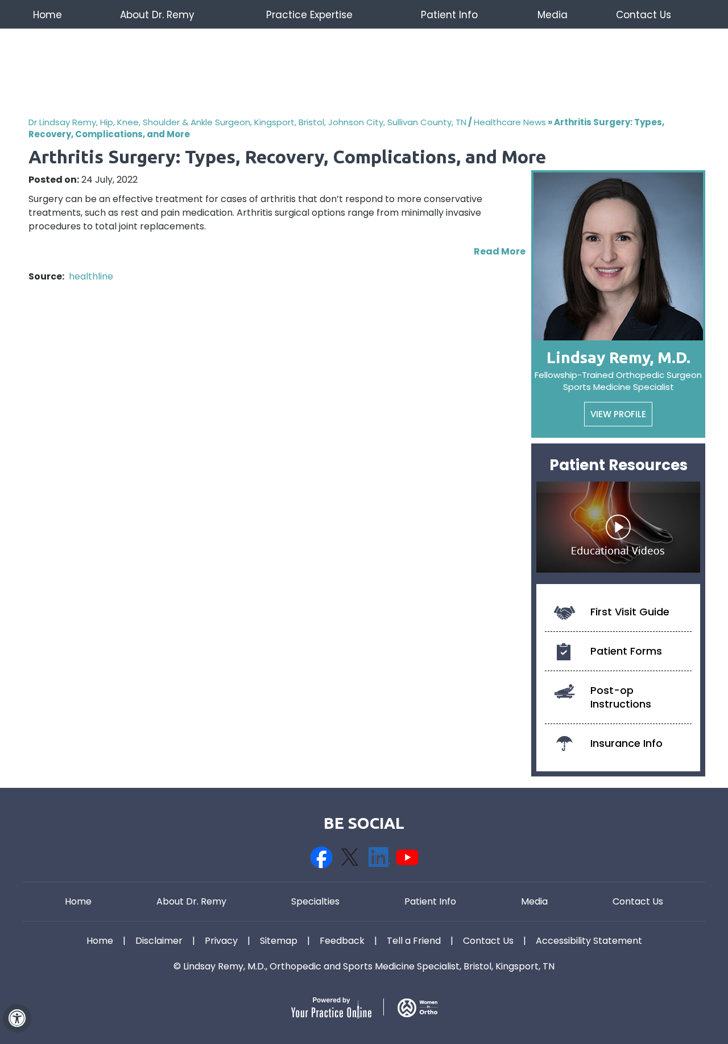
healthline (91, 276)
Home (47, 15)
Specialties (315, 901)
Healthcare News (510, 122)
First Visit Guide (629, 612)
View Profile (618, 414)
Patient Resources (618, 465)
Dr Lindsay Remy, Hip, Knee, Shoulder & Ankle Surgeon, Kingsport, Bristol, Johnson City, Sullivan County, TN (247, 122)
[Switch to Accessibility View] (17, 1018)
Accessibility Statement (589, 941)
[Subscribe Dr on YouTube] (406, 857)
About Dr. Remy (157, 15)
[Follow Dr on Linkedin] (378, 857)
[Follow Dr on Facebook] (321, 857)
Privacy (221, 941)
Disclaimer (159, 941)
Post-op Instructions (620, 697)
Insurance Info (626, 743)
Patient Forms (626, 651)
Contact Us (643, 15)
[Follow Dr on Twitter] (349, 857)
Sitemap (278, 941)
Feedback (342, 941)
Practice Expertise (309, 15)
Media (552, 15)
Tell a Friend (414, 941)
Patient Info (449, 15)
